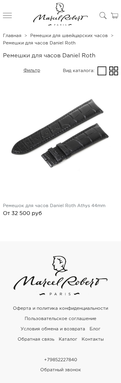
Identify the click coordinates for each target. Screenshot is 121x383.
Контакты (93, 339)
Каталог (68, 339)
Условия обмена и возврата (53, 329)
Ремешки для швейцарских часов (69, 36)
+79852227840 (60, 360)
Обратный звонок (60, 370)
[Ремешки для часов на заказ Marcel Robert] (60, 15)
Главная (12, 36)
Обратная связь (36, 339)
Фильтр (31, 70)
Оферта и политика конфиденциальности (60, 308)
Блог (95, 329)
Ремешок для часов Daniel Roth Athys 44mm (54, 206)
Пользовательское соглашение (60, 319)
